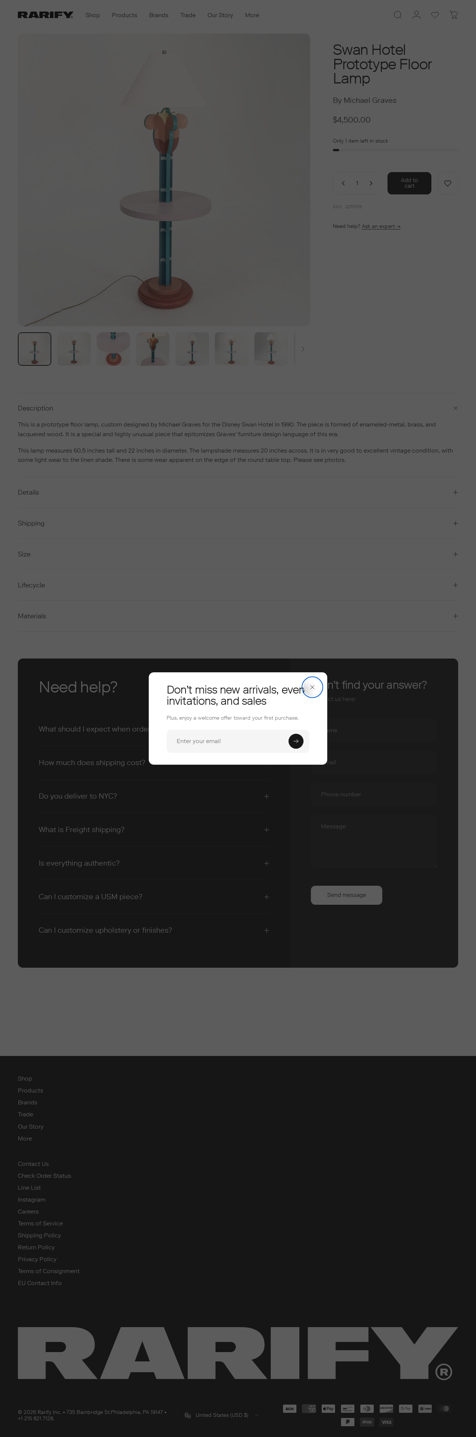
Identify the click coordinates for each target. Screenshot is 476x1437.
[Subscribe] (296, 741)
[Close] (312, 687)
